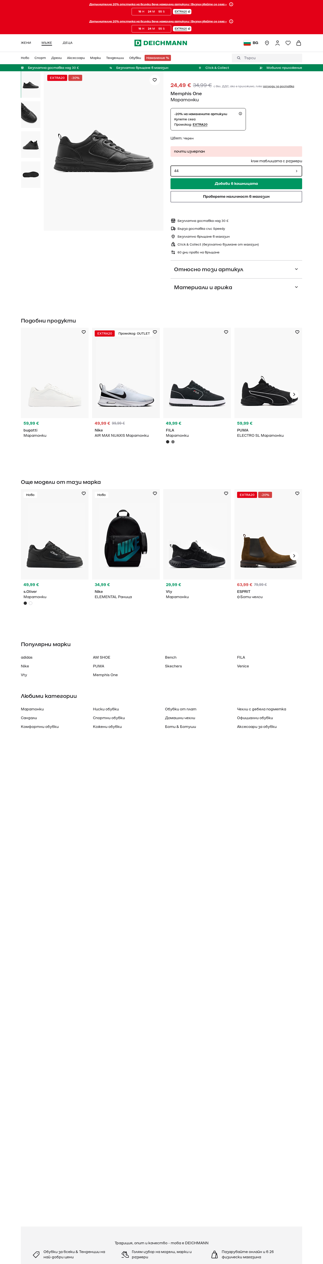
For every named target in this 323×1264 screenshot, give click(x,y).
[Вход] (277, 42)
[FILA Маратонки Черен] (197, 394)
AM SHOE (101, 658)
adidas (27, 658)
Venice (243, 666)
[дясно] (294, 394)
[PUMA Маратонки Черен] (268, 394)
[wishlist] (288, 42)
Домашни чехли (180, 718)
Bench (170, 658)
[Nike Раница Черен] (126, 555)
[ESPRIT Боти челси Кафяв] (268, 555)
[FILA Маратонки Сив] (172, 441)
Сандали (29, 718)
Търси (250, 58)
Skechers (173, 666)
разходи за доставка (278, 86)
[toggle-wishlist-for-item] (154, 80)
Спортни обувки (109, 718)
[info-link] (231, 4)
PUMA (98, 666)
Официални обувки (255, 718)
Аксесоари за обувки (257, 727)
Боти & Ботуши (180, 727)
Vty (24, 675)
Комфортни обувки (40, 727)
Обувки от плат (180, 709)
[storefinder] (266, 42)
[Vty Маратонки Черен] (197, 555)
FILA (241, 658)
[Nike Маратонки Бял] (126, 394)
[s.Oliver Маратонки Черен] (55, 555)
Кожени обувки (107, 727)
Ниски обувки (106, 709)
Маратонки (32, 709)
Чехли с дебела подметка (261, 709)
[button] (182, 11)
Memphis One (186, 93)
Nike (25, 666)
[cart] (298, 42)
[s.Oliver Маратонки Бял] (30, 603)
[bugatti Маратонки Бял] (55, 394)
